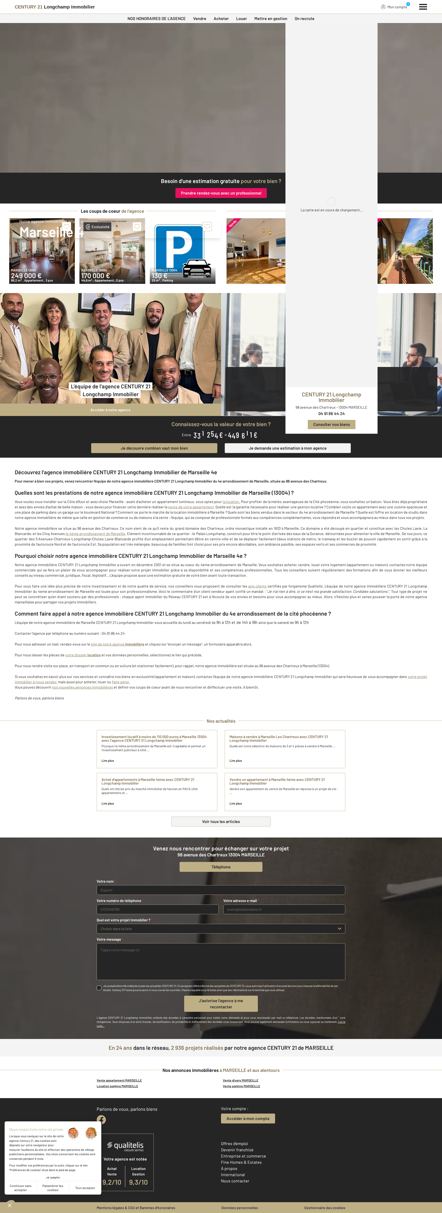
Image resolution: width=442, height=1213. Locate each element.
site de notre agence (117, 644)
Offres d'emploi (234, 1143)
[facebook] (101, 1119)
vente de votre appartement (191, 507)
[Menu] (423, 6)
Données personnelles (239, 1207)
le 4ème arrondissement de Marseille (95, 533)
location (94, 655)
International (233, 1174)
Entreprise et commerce (243, 1155)
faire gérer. (121, 682)
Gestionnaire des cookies (324, 1207)
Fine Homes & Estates (241, 1162)
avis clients (257, 586)
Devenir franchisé (237, 1149)
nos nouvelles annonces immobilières (82, 687)
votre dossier (76, 655)
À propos (229, 1168)
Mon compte (397, 7)
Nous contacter (235, 1180)
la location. (231, 501)
